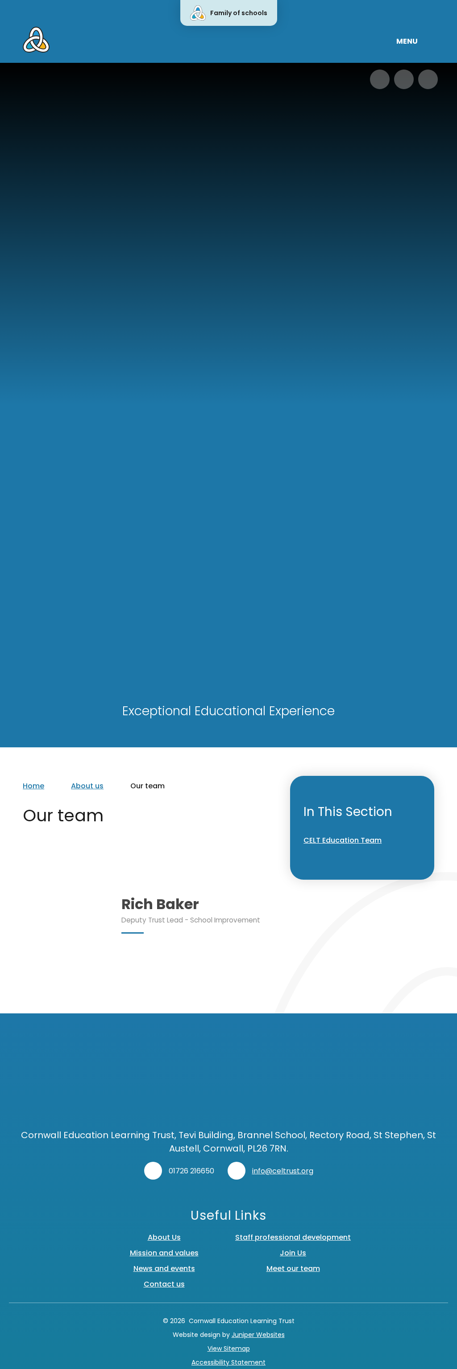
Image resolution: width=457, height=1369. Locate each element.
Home (33, 786)
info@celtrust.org (282, 1171)
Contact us (164, 1284)
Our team (147, 786)
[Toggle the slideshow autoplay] (428, 79)
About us (87, 786)
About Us (164, 1237)
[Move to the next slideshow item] (404, 79)
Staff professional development (293, 1237)
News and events (164, 1268)
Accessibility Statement (228, 1362)
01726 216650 (191, 1171)
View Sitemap (229, 1348)
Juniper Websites (258, 1334)
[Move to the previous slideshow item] (380, 79)
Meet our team (293, 1268)
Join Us (293, 1253)
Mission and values (164, 1253)
